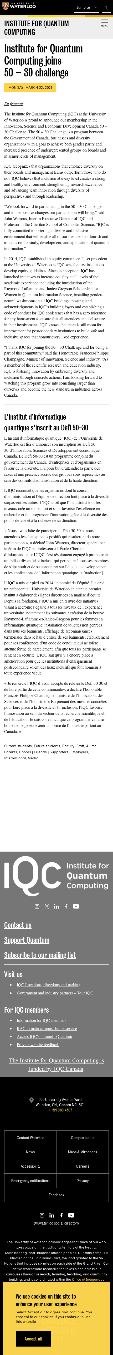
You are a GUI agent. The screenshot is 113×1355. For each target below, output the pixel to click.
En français (13, 103)
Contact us (18, 925)
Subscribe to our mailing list (40, 955)
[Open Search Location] (106, 8)
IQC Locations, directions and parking (48, 984)
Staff (80, 746)
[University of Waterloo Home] (19, 7)
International (15, 758)
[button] (86, 7)
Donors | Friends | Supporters (43, 752)
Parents (10, 752)
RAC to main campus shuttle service (47, 1028)
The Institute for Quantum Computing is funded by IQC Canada (56, 1064)
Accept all (33, 1339)
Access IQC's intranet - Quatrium (44, 1036)
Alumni (91, 746)
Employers (79, 752)
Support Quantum (26, 940)
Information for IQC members (41, 1020)
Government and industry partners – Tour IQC (55, 992)
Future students (47, 746)
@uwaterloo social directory (56, 1223)
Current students (18, 746)
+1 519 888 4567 (60, 1110)
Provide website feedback (38, 1044)
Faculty (68, 746)
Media (33, 758)
